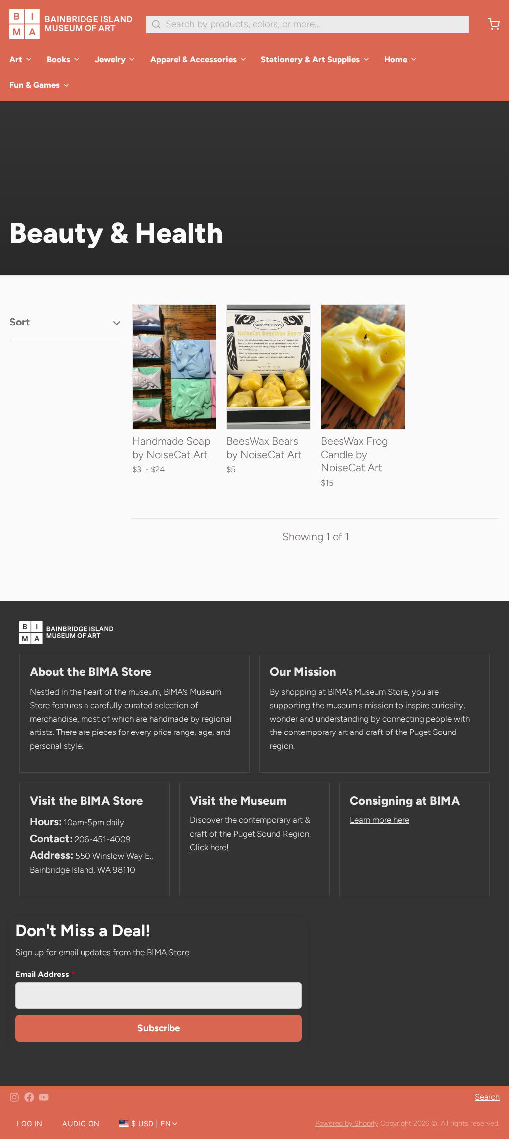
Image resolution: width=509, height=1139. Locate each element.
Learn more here (379, 820)
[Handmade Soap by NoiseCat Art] (174, 367)
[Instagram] (14, 1097)
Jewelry (110, 59)
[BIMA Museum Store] (70, 24)
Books (58, 59)
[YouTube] (44, 1097)
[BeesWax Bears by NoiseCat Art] (268, 367)
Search (487, 1097)
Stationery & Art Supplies (310, 59)
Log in (29, 1123)
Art (15, 59)
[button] (268, 419)
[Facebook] (29, 1097)
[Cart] (489, 24)
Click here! (209, 847)
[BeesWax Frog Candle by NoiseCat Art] (363, 367)
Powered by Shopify (346, 1123)
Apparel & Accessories (193, 59)
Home (395, 59)
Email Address (45, 974)
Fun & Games (34, 85)
